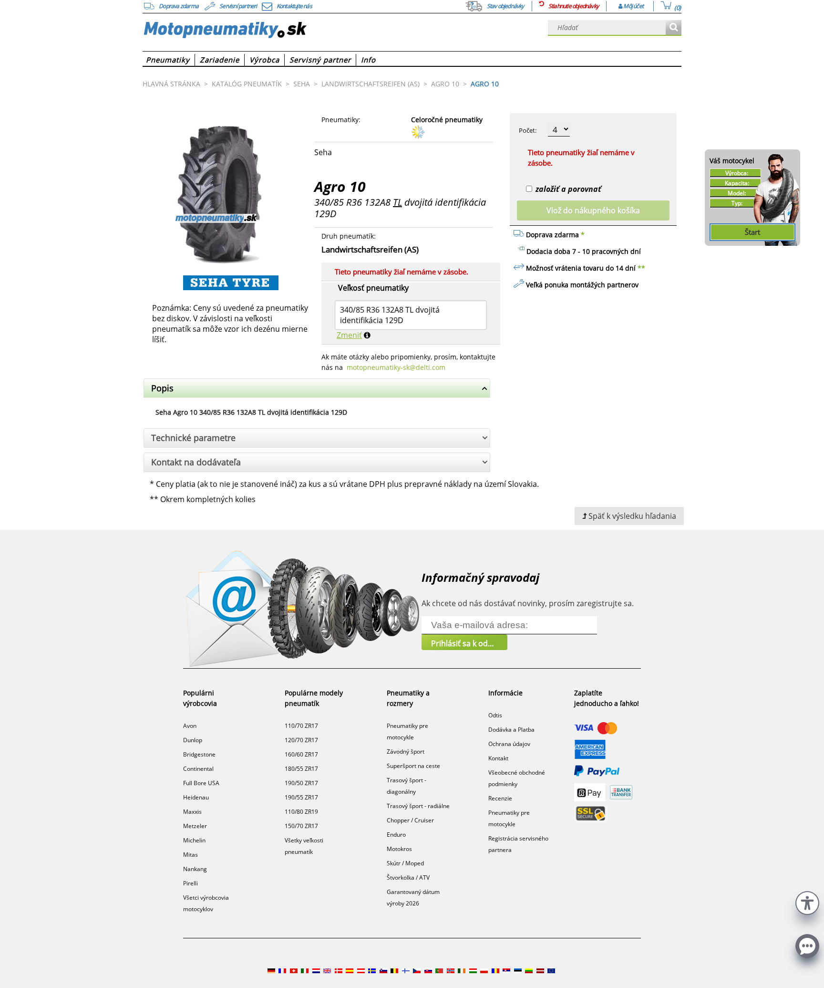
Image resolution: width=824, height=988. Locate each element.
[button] (807, 901)
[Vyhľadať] (673, 28)
